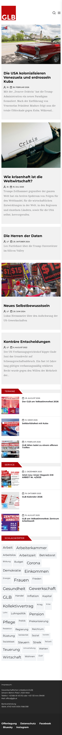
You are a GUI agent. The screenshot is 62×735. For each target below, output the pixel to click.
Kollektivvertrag (18, 606)
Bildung (7, 561)
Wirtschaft (12, 657)
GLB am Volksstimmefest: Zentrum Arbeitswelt (40, 519)
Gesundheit (14, 588)
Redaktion (7, 629)
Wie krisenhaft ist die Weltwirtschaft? (23, 179)
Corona (33, 563)
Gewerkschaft (42, 588)
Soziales (46, 635)
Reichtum (38, 629)
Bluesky (8, 727)
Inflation (33, 596)
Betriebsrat (47, 555)
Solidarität (23, 635)
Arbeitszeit (27, 555)
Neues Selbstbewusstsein (27, 306)
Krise (48, 604)
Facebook (45, 723)
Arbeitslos (9, 554)
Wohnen (30, 656)
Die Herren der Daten (23, 236)
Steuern (23, 642)
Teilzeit (48, 641)
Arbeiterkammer (31, 548)
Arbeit (8, 547)
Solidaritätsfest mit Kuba (35, 423)
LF (8, 242)
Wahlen (43, 648)
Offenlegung (9, 723)
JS (8, 87)
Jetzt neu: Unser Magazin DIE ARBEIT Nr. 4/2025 (37, 476)
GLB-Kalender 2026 (32, 496)
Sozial (35, 635)
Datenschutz (28, 723)
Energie (6, 578)
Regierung (21, 629)
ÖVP (40, 656)
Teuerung (11, 649)
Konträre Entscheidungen (27, 342)
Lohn (5, 613)
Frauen (21, 580)
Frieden (36, 578)
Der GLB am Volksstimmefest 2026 (40, 401)
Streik (37, 642)
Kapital (47, 596)
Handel (19, 595)
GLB (7, 597)
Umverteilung (29, 648)
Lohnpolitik (18, 613)
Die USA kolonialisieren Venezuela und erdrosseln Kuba (27, 77)
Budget (18, 561)
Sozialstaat (8, 641)
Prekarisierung (38, 621)
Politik (22, 621)
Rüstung (9, 635)
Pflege (9, 622)
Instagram (22, 727)
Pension (36, 614)
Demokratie (12, 570)
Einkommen (37, 571)
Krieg (40, 604)
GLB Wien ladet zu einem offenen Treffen (40, 446)
